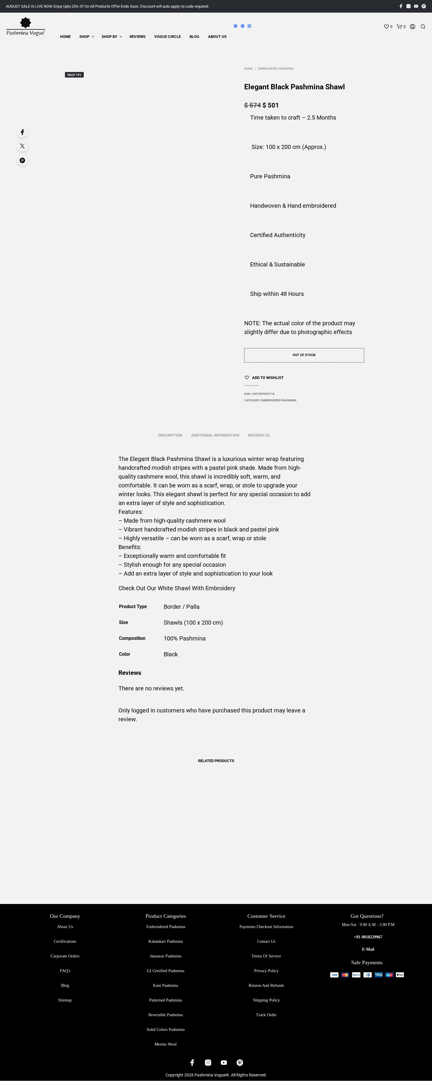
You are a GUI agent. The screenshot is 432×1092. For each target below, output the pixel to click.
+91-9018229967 (368, 937)
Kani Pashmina (165, 985)
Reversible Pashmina (165, 1015)
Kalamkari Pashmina (165, 941)
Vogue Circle (167, 36)
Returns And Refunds (266, 985)
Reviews (137, 36)
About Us (217, 36)
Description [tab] (170, 435)
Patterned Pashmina (165, 1000)
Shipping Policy (266, 1000)
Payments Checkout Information (266, 927)
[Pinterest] (22, 160)
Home (65, 36)
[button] (388, 27)
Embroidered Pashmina (276, 68)
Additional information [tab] (215, 435)
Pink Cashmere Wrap (162, 868)
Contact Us (266, 941)
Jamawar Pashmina (165, 956)
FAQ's (65, 971)
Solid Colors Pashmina (166, 1029)
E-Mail (368, 949)
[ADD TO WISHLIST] (102, 854)
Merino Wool (166, 1044)
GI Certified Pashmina (165, 971)
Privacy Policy (266, 971)
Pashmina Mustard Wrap (317, 871)
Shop (84, 36)
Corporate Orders (65, 956)
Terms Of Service (266, 956)
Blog (194, 36)
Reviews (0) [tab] (259, 435)
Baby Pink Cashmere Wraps (91, 871)
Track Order (266, 1015)
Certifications (65, 941)
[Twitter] (22, 146)
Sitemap (65, 1000)
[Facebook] (22, 131)
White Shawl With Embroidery (196, 588)
